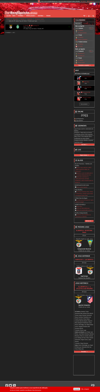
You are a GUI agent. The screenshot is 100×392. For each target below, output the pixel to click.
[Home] (21, 11)
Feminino (85, 23)
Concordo (76, 389)
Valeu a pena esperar (81, 187)
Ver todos (83, 351)
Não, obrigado (85, 389)
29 (93, 385)
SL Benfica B (81, 55)
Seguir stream (83, 155)
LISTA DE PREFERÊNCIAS (83, 208)
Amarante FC (81, 53)
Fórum (48, 16)
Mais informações (36, 390)
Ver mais (83, 144)
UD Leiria (80, 46)
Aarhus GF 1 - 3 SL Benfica (84, 259)
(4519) (85, 291)
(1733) (85, 262)
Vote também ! (84, 104)
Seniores (22, 19)
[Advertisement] (55, 12)
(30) (85, 235)
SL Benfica (80, 30)
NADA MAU (79, 206)
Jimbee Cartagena (82, 39)
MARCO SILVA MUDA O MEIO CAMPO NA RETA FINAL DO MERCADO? (83, 169)
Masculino (15, 19)
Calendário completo (83, 65)
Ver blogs (89, 221)
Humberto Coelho (39, 19)
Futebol (9, 19)
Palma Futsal (81, 62)
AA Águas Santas (82, 32)
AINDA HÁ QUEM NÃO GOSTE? (84, 210)
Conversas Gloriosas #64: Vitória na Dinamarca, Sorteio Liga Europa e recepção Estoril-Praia (84, 193)
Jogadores (29, 19)
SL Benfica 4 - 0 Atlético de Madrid (84, 288)
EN (10, 16)
